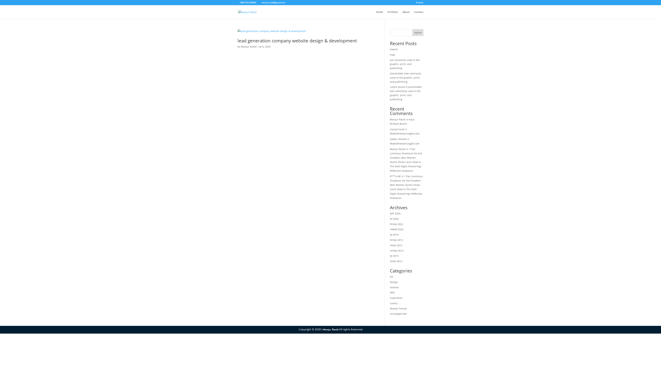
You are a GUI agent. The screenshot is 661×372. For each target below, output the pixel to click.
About (406, 12)
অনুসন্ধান (418, 32)
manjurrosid (397, 129)
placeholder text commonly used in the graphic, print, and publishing (405, 77)
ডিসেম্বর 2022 (396, 224)
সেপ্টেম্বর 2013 (396, 250)
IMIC (392, 292)
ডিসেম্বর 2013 (396, 240)
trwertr (394, 49)
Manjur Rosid (248, 46)
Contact (418, 12)
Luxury (394, 303)
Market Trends (398, 308)
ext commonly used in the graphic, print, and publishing (405, 64)
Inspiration (396, 297)
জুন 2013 (394, 255)
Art (391, 276)
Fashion (394, 287)
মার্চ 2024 (394, 218)
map (392, 54)
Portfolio (392, 12)
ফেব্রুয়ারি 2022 (396, 229)
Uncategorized (398, 313)
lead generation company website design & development (297, 41)
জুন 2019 (394, 234)
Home (379, 12)
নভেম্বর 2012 (396, 261)
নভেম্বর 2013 (396, 245)
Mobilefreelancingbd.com (404, 133)
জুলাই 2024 (395, 213)
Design (394, 282)
